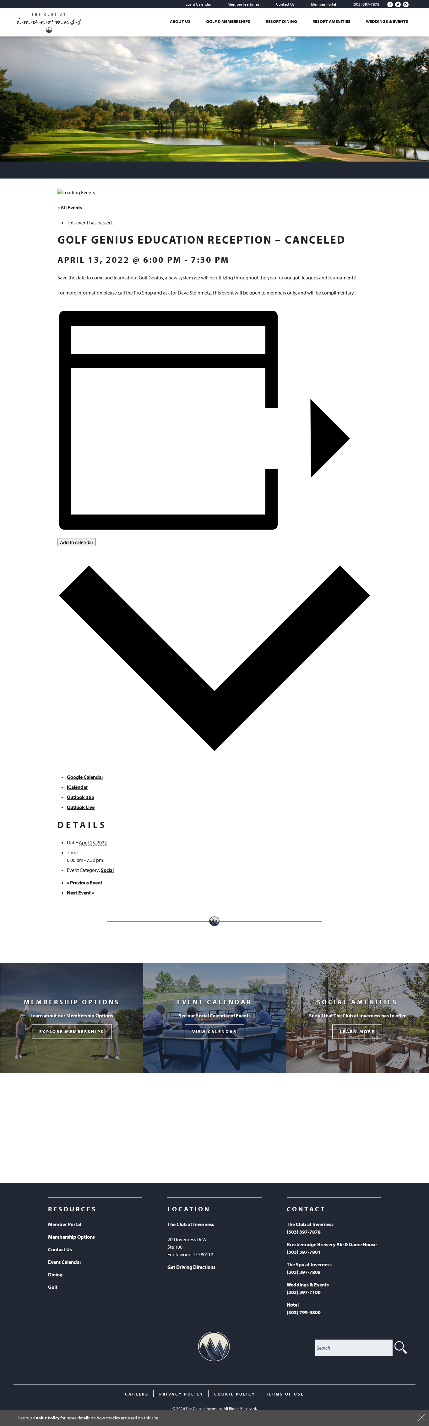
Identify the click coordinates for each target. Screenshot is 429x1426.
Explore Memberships (71, 1032)
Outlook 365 (80, 797)
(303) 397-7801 (304, 1252)
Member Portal (323, 4)
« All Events (69, 207)
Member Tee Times (243, 4)
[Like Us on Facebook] (390, 4)
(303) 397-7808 (304, 1272)
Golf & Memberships (228, 21)
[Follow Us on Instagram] (406, 4)
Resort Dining (281, 21)
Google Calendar (85, 777)
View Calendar (214, 1032)
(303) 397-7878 (366, 4)
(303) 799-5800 (304, 1312)
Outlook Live (81, 807)
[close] (421, 1417)
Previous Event (84, 882)
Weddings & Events (387, 21)
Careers (137, 1393)
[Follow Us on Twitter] (398, 4)
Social (107, 870)
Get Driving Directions (191, 1267)
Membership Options (71, 1237)
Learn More (357, 1032)
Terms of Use (285, 1393)
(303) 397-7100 (304, 1292)
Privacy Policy (181, 1393)
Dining (55, 1274)
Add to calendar (76, 542)
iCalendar (77, 787)
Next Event (80, 892)
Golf (52, 1287)
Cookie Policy (46, 1418)
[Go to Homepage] (49, 22)
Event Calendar (198, 4)
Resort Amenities (331, 21)
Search (401, 1347)
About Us (180, 21)
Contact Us (285, 4)
